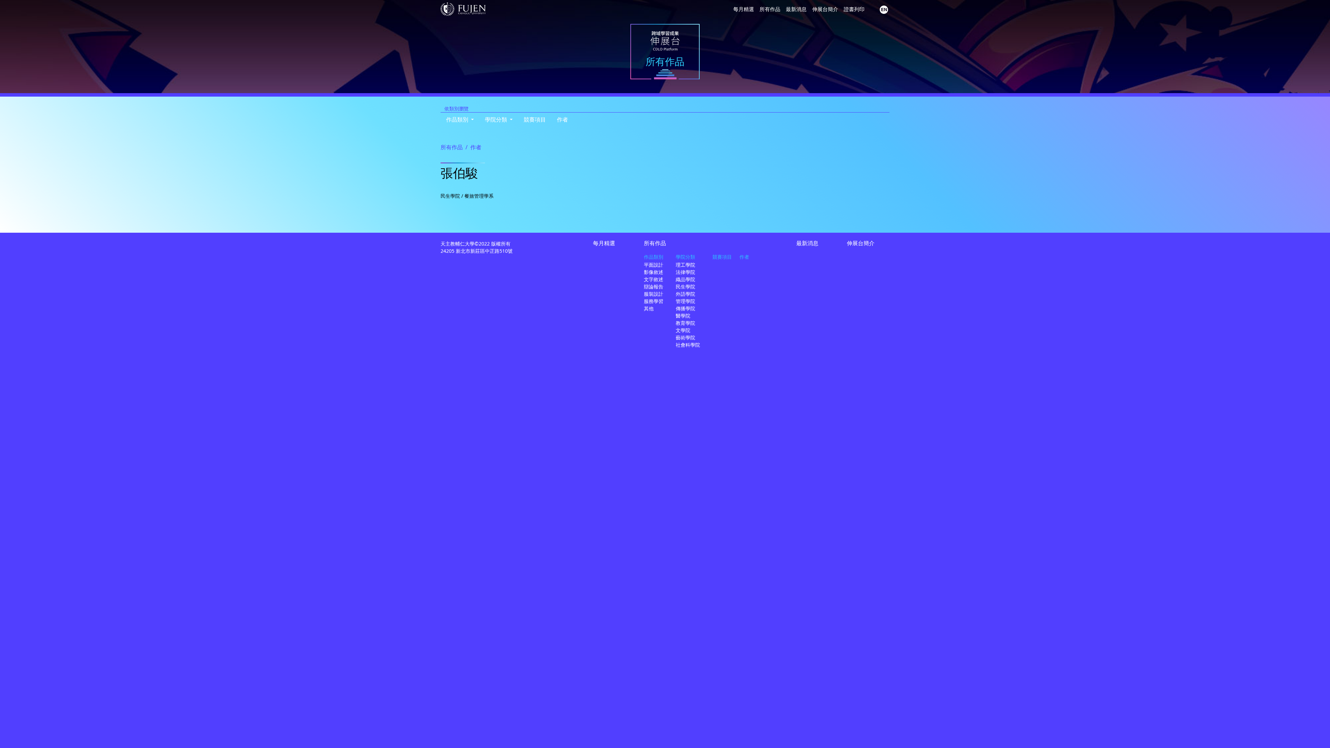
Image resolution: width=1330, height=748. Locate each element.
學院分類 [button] (496, 119)
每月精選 (743, 9)
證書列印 (854, 9)
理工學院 (685, 264)
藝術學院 (685, 337)
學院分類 (685, 256)
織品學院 (685, 279)
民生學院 (685, 286)
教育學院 (685, 323)
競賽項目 (535, 119)
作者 (562, 119)
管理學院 (685, 301)
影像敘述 (653, 272)
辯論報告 (653, 286)
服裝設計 (653, 294)
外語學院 (685, 294)
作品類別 (653, 256)
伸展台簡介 (825, 9)
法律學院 (685, 272)
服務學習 (653, 301)
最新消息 (796, 9)
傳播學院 (685, 308)
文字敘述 (653, 279)
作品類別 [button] (458, 119)
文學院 (683, 330)
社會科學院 (688, 344)
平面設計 (653, 264)
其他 (649, 308)
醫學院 (683, 315)
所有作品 (770, 9)
